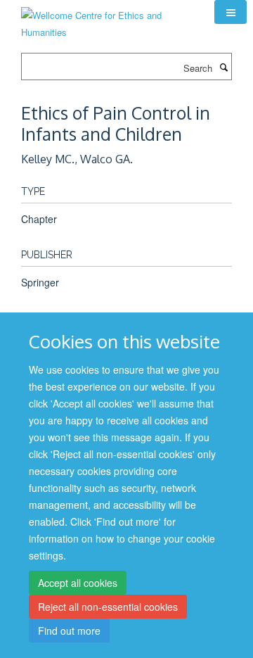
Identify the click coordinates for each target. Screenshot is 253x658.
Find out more (69, 631)
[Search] (223, 67)
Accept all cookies (77, 583)
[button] (230, 12)
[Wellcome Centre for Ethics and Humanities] (107, 18)
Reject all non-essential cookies (108, 607)
